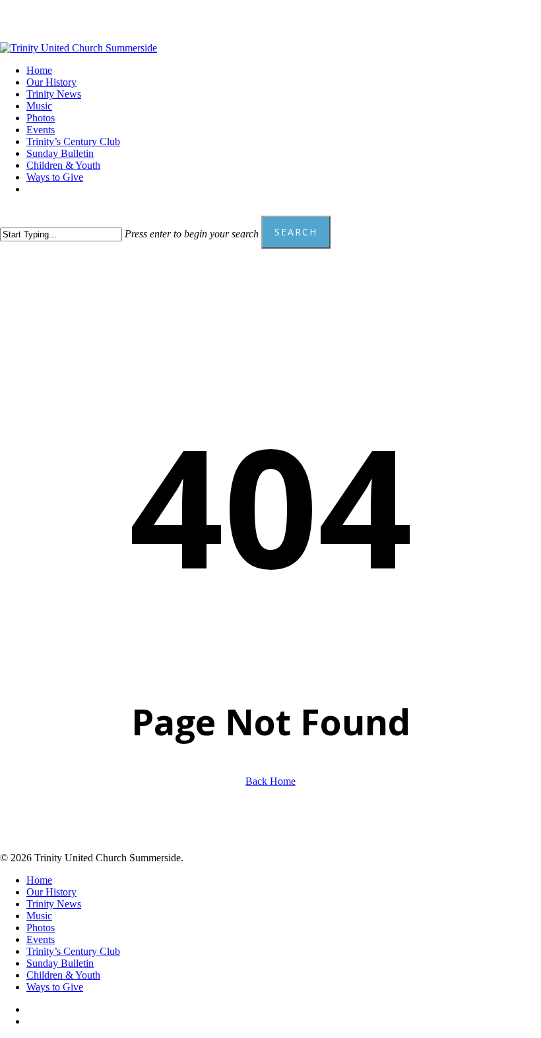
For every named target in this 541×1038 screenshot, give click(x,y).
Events (40, 939)
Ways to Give (54, 986)
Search (295, 232)
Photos (40, 927)
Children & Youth (63, 975)
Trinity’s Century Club (73, 951)
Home (39, 880)
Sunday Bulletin (60, 963)
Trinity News (53, 903)
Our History (51, 892)
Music (39, 915)
